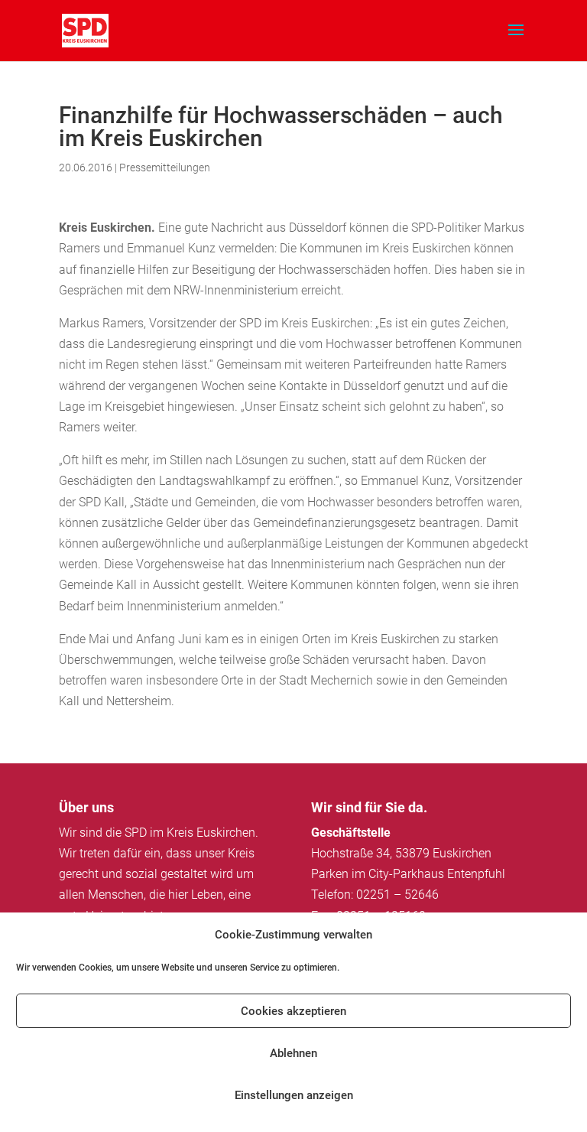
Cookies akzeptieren (293, 1011)
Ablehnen (293, 1053)
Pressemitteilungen (164, 167)
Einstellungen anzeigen (294, 1095)
